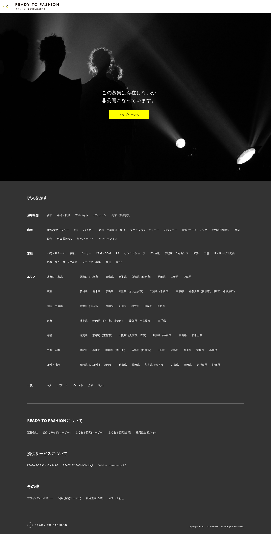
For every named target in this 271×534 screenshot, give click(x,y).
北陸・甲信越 (55, 306)
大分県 (175, 364)
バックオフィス (108, 238)
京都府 (96, 335)
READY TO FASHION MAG (42, 465)
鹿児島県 (202, 364)
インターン (100, 215)
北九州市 (95, 364)
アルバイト (81, 215)
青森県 (110, 276)
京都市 (107, 335)
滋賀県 (84, 335)
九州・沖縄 (53, 364)
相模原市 (228, 291)
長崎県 (136, 364)
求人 (49, 385)
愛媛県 (200, 350)
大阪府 (123, 335)
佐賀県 (123, 364)
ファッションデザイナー (144, 230)
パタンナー (170, 230)
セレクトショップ (134, 253)
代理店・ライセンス (176, 253)
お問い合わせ (116, 498)
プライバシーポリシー (40, 498)
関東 (49, 291)
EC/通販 (155, 253)
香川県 (187, 350)
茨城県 (84, 291)
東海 (49, 320)
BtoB (119, 262)
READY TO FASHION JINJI (78, 465)
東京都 (180, 291)
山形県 (175, 276)
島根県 (96, 350)
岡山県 (109, 350)
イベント (78, 385)
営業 (237, 230)
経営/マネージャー (58, 230)
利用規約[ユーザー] (69, 498)
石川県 (123, 306)
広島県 (135, 350)
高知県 (213, 350)
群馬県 (109, 291)
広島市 (146, 350)
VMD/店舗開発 (221, 230)
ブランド (62, 385)
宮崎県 (188, 364)
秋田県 (162, 276)
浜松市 (118, 320)
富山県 (110, 306)
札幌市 (94, 276)
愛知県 (133, 320)
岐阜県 (84, 320)
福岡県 (84, 364)
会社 (90, 385)
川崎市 (216, 291)
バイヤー (88, 230)
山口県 (162, 350)
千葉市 (164, 291)
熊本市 (159, 364)
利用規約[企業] (95, 498)
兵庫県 (157, 335)
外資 (108, 262)
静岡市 (107, 320)
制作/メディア (85, 238)
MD (76, 230)
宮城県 (135, 276)
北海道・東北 (55, 276)
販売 (49, 238)
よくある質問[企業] (119, 432)
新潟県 (84, 306)
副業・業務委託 (120, 215)
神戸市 (167, 335)
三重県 (162, 320)
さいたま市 (135, 291)
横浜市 (206, 291)
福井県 (135, 306)
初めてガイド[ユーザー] (56, 432)
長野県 (161, 306)
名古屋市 (145, 320)
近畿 (49, 335)
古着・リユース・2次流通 (62, 262)
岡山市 (120, 350)
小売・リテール (56, 253)
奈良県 (183, 335)
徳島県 (175, 350)
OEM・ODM (103, 253)
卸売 (196, 253)
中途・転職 (63, 215)
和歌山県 (197, 335)
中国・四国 (53, 350)
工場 (206, 253)
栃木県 (96, 291)
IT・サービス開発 (224, 253)
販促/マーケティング (194, 230)
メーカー (86, 253)
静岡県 (96, 320)
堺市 (142, 335)
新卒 (49, 215)
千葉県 (154, 291)
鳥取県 (84, 350)
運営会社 (32, 432)
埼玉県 (122, 291)
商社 (73, 253)
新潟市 (94, 306)
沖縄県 (216, 364)
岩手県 (123, 276)
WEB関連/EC (64, 238)
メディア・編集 (91, 262)
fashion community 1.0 (112, 465)
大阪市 (133, 335)
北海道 (84, 276)
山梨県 (148, 306)
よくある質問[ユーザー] (89, 432)
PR (117, 253)
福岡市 (107, 364)
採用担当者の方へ (146, 432)
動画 (101, 385)
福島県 (187, 276)
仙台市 (146, 276)
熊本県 (149, 364)
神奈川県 (194, 291)
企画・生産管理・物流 (112, 230)
